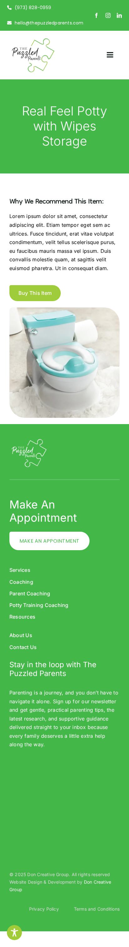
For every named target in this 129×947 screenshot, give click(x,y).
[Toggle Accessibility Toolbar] (14, 932)
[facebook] (96, 15)
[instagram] (108, 15)
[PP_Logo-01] (32, 39)
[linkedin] (119, 15)
